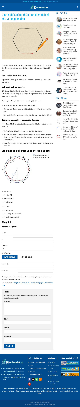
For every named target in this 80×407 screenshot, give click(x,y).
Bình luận (7, 301)
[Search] (77, 7)
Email (6, 328)
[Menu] (3, 7)
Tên (6, 319)
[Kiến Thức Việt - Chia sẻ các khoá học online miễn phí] (40, 7)
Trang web (7, 336)
